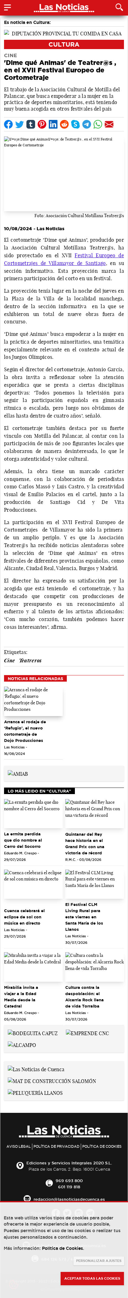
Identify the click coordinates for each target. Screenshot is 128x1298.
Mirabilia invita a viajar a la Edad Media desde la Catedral (21, 996)
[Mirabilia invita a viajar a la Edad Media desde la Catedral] (33, 967)
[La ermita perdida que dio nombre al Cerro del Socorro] (33, 814)
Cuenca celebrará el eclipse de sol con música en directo (24, 916)
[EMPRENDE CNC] (87, 1033)
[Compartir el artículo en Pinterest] (42, 124)
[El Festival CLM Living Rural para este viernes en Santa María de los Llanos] (94, 884)
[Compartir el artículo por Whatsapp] (98, 124)
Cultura (64, 44)
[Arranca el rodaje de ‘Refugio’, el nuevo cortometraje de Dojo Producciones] (33, 701)
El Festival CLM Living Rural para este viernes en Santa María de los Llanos (84, 916)
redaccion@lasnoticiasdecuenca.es (69, 1199)
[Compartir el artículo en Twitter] (19, 124)
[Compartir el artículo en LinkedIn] (53, 124)
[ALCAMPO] (22, 1044)
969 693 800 (69, 1180)
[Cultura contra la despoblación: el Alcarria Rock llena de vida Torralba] (94, 967)
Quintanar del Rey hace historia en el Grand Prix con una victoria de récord (84, 843)
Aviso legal (19, 1146)
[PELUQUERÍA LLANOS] (35, 1092)
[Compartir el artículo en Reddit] (64, 124)
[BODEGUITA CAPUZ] (33, 1033)
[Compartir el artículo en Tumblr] (30, 124)
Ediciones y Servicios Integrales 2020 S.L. (69, 1163)
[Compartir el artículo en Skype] (75, 124)
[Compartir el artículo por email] (109, 124)
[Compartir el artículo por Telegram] (86, 124)
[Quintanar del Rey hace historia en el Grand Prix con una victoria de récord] (94, 814)
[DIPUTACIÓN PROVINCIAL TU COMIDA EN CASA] (64, 33)
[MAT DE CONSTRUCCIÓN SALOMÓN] (52, 1080)
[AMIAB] (18, 773)
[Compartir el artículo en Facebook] (8, 124)
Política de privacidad (57, 1146)
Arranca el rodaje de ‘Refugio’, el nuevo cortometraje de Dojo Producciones (25, 731)
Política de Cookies (101, 1146)
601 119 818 (69, 1187)
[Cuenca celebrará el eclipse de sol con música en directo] (33, 884)
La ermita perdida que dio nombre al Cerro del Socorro (23, 840)
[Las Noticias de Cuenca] (36, 1069)
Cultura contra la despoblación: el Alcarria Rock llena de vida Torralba (84, 996)
